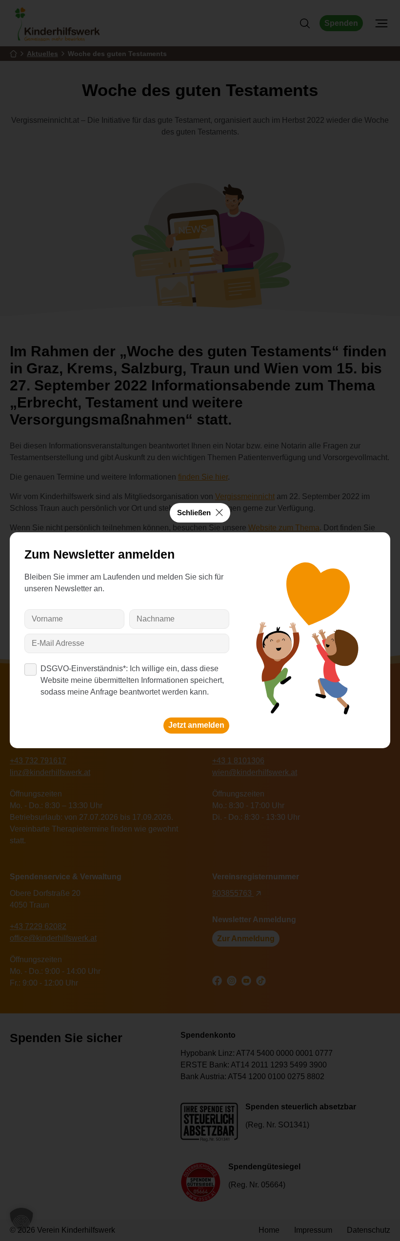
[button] (21, 1219)
